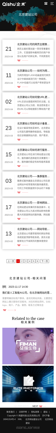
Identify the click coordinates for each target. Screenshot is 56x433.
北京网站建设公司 (33, 419)
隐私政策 (35, 412)
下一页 (44, 261)
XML (20, 419)
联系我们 (11, 412)
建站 (45, 412)
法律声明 (23, 412)
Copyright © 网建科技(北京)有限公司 (23, 415)
